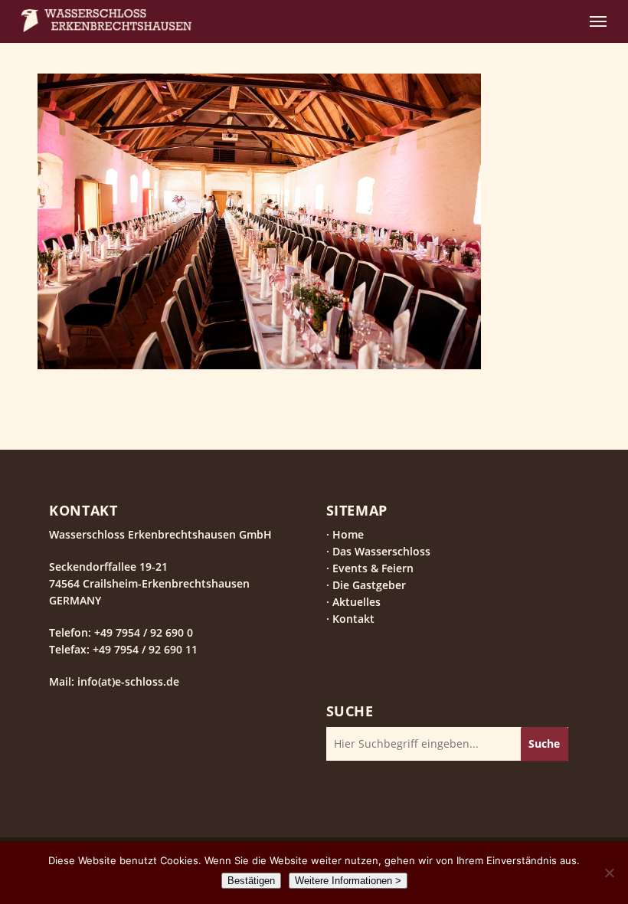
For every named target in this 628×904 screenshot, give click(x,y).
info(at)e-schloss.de (126, 681)
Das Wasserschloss (381, 551)
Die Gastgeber (369, 585)
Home (348, 534)
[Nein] (609, 872)
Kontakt (353, 618)
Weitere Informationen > (348, 880)
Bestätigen (251, 880)
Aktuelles (356, 601)
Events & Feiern (373, 568)
